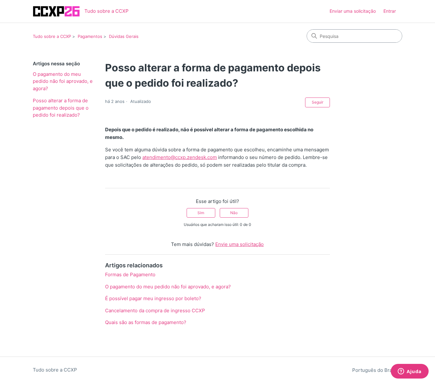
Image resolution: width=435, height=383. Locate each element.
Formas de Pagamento (130, 274)
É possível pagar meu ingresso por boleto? (153, 298)
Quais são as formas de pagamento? (145, 322)
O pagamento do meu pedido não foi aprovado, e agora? (63, 81)
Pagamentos (90, 36)
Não (234, 212)
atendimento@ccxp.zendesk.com (179, 157)
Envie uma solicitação (239, 244)
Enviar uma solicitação (353, 11)
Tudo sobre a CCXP (52, 36)
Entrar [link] (389, 11)
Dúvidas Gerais (124, 36)
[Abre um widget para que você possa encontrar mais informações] (410, 372)
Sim (200, 212)
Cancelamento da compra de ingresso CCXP (155, 310)
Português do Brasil (375, 370)
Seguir (317, 102)
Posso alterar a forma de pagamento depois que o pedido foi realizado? (61, 108)
